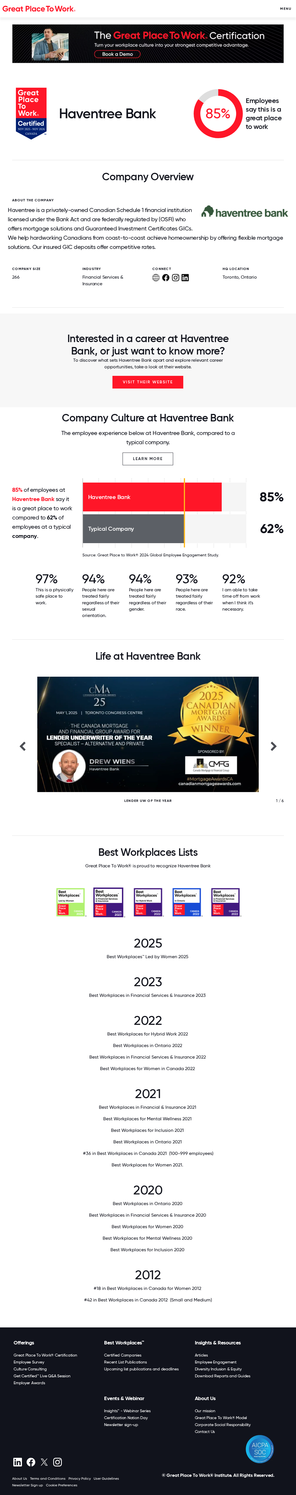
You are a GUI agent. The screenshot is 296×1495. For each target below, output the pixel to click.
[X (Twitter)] (44, 1462)
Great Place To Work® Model (221, 1417)
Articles (201, 1355)
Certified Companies (122, 1355)
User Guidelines (106, 1479)
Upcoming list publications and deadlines (141, 1369)
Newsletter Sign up (27, 1485)
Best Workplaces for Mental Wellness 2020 (148, 1238)
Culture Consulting (30, 1369)
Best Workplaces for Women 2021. (148, 1165)
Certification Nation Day (125, 1417)
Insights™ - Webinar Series (127, 1410)
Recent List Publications (125, 1362)
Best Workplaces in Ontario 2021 (148, 1142)
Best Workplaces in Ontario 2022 (148, 1045)
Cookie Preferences (61, 1485)
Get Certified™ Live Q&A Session (42, 1376)
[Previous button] (22, 746)
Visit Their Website (148, 382)
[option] (148, 746)
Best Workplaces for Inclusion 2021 (148, 1130)
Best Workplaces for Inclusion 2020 (148, 1249)
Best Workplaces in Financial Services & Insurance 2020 (148, 1215)
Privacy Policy (80, 1479)
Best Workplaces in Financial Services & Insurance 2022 (148, 1057)
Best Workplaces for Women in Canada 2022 (148, 1068)
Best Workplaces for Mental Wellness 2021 (148, 1118)
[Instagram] (57, 1462)
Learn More (148, 458)
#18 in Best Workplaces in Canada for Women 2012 (148, 1288)
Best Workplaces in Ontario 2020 (148, 1203)
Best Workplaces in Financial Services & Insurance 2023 (148, 995)
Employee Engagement (215, 1362)
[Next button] (273, 746)
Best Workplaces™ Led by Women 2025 (148, 956)
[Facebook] (30, 1462)
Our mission (205, 1410)
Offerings (24, 1343)
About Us (205, 1398)
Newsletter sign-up (121, 1424)
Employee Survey (29, 1362)
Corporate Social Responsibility (223, 1424)
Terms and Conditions (48, 1479)
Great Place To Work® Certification (45, 1355)
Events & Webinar (124, 1398)
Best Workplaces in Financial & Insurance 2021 (148, 1107)
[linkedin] (17, 1462)
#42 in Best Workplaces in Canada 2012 (148, 1300)
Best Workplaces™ (124, 1343)
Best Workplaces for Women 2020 (148, 1226)
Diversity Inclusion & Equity (218, 1369)
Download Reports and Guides (222, 1376)
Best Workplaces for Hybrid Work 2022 (148, 1034)
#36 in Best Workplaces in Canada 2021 (148, 1153)
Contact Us (205, 1431)
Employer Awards (29, 1382)
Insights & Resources (218, 1343)
